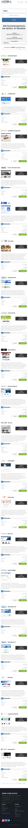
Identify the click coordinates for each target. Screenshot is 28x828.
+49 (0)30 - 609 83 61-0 (15, 797)
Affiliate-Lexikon (5, 808)
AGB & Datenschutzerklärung (19, 810)
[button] (14, 20)
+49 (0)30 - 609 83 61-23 (15, 799)
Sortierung (14, 37)
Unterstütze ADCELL (6, 813)
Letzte (24, 49)
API (2, 811)
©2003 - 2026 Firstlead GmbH (14, 824)
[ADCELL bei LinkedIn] (9, 820)
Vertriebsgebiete (14, 41)
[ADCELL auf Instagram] (3, 820)
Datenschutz (17, 814)
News (3, 806)
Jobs (16, 808)
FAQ (16, 812)
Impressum (17, 816)
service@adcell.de (8, 802)
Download (4, 809)
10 (16, 49)
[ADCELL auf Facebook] (6, 820)
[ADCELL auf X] (11, 820)
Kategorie (15, 33)
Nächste (20, 49)
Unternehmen (17, 806)
